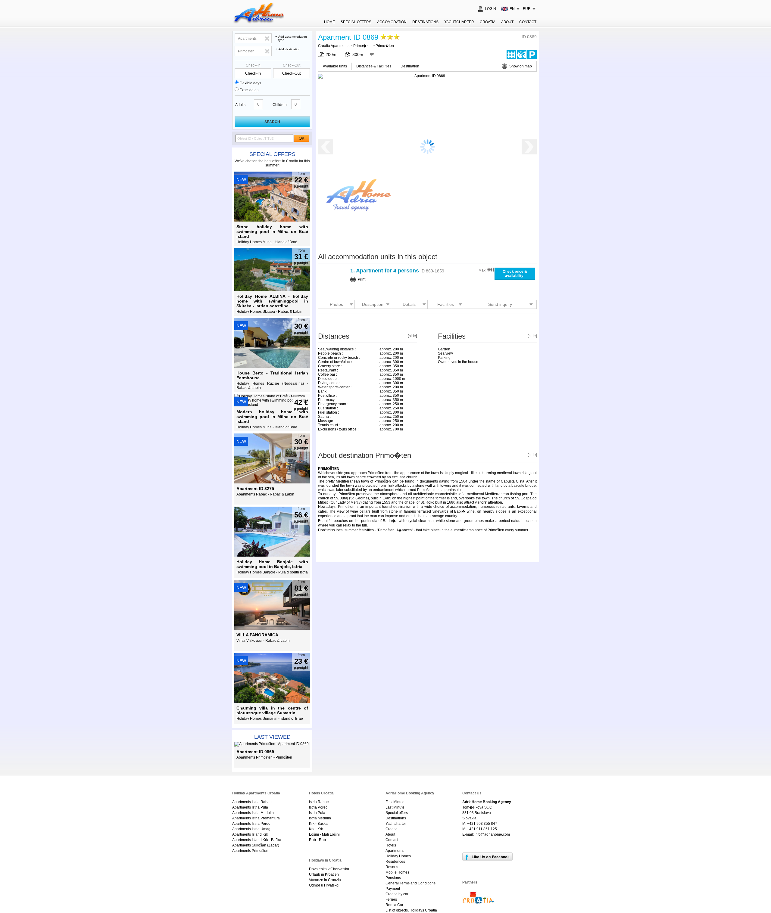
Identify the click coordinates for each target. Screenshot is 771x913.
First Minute (395, 802)
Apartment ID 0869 (348, 37)
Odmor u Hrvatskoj (324, 885)
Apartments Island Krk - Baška (256, 840)
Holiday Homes (398, 856)
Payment (393, 889)
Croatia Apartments (333, 46)
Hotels (391, 845)
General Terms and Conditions (410, 883)
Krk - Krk (316, 829)
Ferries (391, 899)
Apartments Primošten (250, 851)
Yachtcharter (459, 22)
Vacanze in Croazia (325, 880)
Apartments (395, 851)
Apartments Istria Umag (251, 829)
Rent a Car (394, 905)
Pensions (393, 878)
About (507, 22)
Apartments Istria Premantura (256, 818)
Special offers (272, 154)
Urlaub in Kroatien (324, 874)
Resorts (392, 867)
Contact (527, 22)
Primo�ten (362, 46)
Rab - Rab (317, 840)
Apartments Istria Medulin (253, 813)
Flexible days (250, 83)
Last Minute (395, 807)
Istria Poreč (318, 807)
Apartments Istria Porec (251, 823)
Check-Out (291, 65)
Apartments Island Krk (250, 834)
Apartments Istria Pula (250, 807)
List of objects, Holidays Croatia (411, 910)
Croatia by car (397, 894)
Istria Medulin (320, 818)
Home (329, 22)
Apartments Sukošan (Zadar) (255, 845)
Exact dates (248, 90)
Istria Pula (317, 813)
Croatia (487, 22)
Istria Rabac (319, 802)
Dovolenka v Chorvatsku (329, 869)
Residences (395, 861)
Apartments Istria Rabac (251, 802)
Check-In (253, 65)
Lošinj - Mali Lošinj (324, 834)
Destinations (425, 22)
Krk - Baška (318, 823)
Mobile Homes (397, 872)
